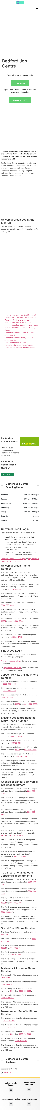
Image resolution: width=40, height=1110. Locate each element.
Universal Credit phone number (17, 320)
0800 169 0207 (7, 912)
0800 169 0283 (7, 978)
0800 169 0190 (7, 474)
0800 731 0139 (9, 1021)
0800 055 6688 (9, 684)
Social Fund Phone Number (15, 342)
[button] (37, 8)
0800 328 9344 (14, 589)
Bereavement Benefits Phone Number (19, 348)
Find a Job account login (11, 661)
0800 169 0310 (15, 736)
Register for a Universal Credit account (20, 317)
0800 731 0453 (21, 1041)
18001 (3, 621)
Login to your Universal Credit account (20, 315)
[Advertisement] (20, 37)
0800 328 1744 (15, 637)
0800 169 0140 (16, 948)
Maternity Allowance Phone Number (18, 345)
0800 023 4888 (9, 691)
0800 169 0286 (7, 984)
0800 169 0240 (15, 955)
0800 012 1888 (7, 697)
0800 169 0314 (15, 743)
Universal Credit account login (13, 559)
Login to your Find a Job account (17, 322)
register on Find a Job (12, 668)
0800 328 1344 (7, 605)
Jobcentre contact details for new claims (21, 325)
